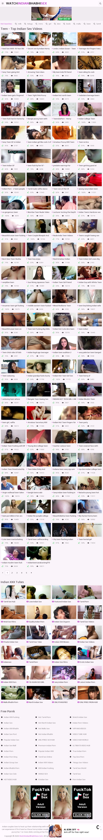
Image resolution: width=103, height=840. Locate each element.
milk (19, 24)
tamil (98, 24)
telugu (30, 24)
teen (89, 24)
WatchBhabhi (26, 3)
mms (40, 24)
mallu (78, 24)
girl (50, 24)
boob (68, 24)
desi (58, 24)
